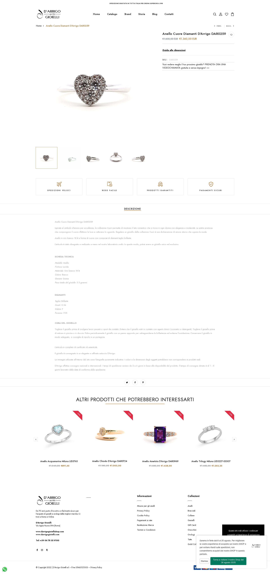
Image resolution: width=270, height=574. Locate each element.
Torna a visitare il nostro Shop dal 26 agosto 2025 (228, 561)
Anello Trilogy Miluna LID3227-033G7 (211, 461)
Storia (141, 14)
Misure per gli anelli (146, 506)
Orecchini (192, 529)
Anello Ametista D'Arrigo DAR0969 (160, 461)
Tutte (190, 539)
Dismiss (204, 561)
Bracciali (191, 510)
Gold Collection (195, 544)
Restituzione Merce (145, 525)
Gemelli (191, 520)
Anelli (190, 506)
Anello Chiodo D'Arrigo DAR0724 (109, 461)
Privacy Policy (143, 510)
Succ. (229, 26)
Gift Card (192, 525)
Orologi (191, 534)
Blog (154, 14)
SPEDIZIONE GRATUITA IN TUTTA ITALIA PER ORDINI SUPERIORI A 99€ (136, 3)
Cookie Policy (143, 515)
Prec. (219, 26)
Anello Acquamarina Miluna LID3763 (59, 461)
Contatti (169, 14)
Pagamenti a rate (144, 520)
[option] (93, 89)
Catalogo (112, 14)
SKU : (165, 59)
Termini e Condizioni (146, 529)
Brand (128, 14)
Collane (191, 515)
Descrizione (132, 208)
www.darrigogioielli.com (47, 534)
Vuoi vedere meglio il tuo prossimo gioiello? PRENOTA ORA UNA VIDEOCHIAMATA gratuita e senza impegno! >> (194, 66)
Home (96, 14)
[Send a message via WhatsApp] (4, 569)
